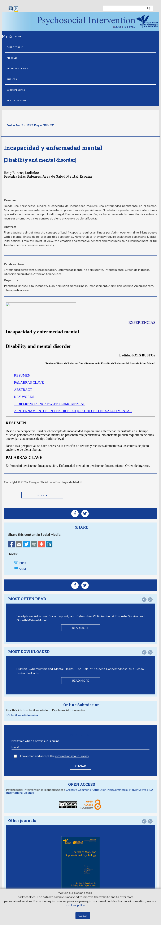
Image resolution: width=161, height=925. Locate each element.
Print (22, 562)
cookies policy (75, 905)
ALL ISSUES (12, 58)
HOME (18, 36)
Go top (41, 495)
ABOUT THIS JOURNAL (18, 68)
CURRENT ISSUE (15, 47)
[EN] (16, 9)
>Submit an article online (22, 715)
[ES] (10, 9)
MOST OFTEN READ (16, 100)
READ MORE (80, 628)
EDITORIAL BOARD (16, 90)
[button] (144, 599)
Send (22, 569)
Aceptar (83, 915)
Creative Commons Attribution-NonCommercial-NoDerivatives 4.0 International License (79, 791)
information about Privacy (72, 756)
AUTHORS (12, 79)
